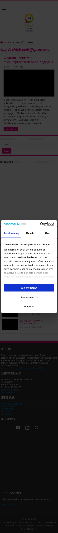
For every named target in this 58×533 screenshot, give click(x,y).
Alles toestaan (29, 287)
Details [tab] (30, 233)
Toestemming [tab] (11, 233)
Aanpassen (27, 297)
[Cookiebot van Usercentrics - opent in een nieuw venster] (41, 224)
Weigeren (29, 306)
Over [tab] (48, 233)
